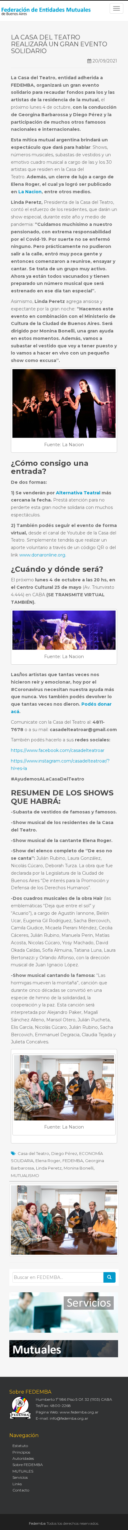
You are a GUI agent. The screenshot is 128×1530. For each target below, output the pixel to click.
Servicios (20, 1477)
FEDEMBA (72, 1160)
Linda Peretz (49, 1168)
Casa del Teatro (33, 1153)
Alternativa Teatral (78, 493)
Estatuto (20, 1445)
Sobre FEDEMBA (27, 1464)
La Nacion (29, 192)
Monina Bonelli (79, 1168)
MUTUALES (22, 1471)
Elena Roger (47, 1160)
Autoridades (23, 1458)
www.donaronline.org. (42, 555)
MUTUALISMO (25, 1175)
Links (17, 1484)
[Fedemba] (46, 11)
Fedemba (37, 1523)
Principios (21, 1452)
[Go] (109, 1277)
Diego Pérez (64, 1153)
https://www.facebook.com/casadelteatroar (57, 750)
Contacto (20, 1490)
